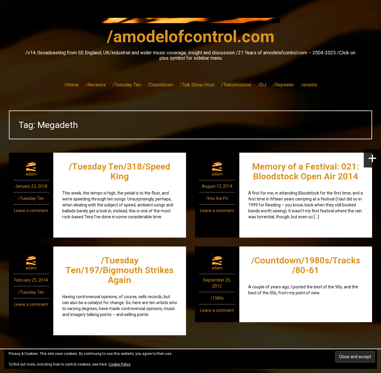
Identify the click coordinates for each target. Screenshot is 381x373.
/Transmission (236, 85)
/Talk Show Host (197, 85)
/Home (71, 85)
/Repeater (283, 85)
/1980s (217, 298)
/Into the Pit (217, 198)
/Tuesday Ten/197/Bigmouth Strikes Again (119, 270)
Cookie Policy (120, 364)
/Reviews (95, 85)
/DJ (262, 85)
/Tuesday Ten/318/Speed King (119, 171)
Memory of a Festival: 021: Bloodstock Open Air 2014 (305, 171)
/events (309, 85)
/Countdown (160, 85)
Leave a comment (31, 210)
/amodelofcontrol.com (190, 36)
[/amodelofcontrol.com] (190, 22)
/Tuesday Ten (127, 85)
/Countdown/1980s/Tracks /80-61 (305, 265)
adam (31, 174)
